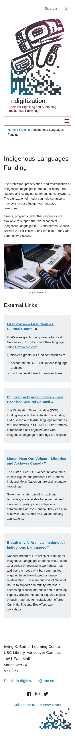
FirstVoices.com (26, 347)
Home (12, 129)
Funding (24, 129)
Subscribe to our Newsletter (37, 705)
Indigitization (27, 100)
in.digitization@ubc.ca (35, 681)
